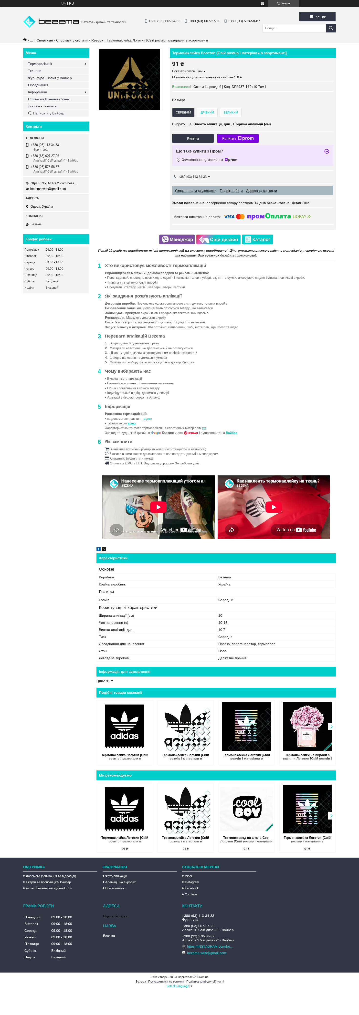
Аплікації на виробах (120, 882)
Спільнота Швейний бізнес (49, 99)
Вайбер (231, 433)
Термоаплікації (40, 64)
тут (204, 428)
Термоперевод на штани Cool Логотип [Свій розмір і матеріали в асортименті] (246, 840)
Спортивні (45, 40)
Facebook (192, 888)
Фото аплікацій (116, 876)
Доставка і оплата (42, 106)
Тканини (34, 71)
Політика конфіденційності (205, 981)
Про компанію (115, 888)
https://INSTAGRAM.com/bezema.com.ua (55, 183)
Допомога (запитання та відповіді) (51, 876)
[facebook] (98, 550)
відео (148, 418)
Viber (188, 876)
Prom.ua (203, 977)
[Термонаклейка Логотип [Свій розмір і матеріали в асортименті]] (124, 726)
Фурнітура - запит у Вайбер (50, 78)
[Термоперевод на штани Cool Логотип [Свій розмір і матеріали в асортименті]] (246, 809)
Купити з (229, 138)
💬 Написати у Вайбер (46, 113)
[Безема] (51, 27)
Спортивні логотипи (72, 40)
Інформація (37, 92)
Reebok (97, 40)
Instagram (192, 882)
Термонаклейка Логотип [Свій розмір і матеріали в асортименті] (124, 757)
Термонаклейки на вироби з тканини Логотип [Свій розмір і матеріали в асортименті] (307, 757)
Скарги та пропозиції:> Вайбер (48, 882)
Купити (193, 138)
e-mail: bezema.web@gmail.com (49, 888)
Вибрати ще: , (221, 124)
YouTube (191, 894)
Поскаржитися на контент (166, 981)
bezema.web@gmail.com (48, 189)
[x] (104, 550)
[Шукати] (331, 28)
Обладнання (38, 85)
